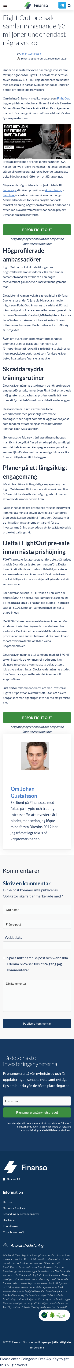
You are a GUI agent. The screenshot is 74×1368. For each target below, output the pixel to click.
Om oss (7, 1202)
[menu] (5, 5)
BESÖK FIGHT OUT (37, 230)
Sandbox (9, 195)
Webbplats (13, 937)
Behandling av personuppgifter (21, 1213)
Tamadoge (9, 190)
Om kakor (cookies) (14, 1208)
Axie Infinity (53, 190)
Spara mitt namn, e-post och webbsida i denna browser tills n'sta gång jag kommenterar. (37, 964)
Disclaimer (9, 1220)
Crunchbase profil (13, 1232)
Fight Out (63, 98)
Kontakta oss (10, 1226)
